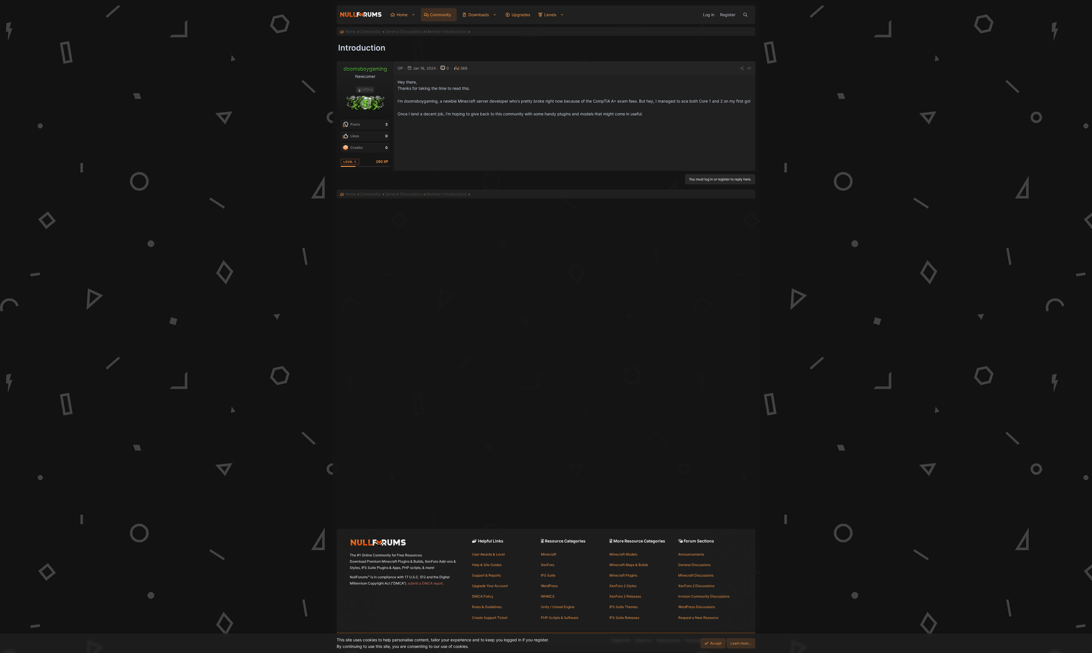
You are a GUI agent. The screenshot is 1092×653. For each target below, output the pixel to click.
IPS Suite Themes (623, 607)
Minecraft (548, 554)
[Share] (741, 68)
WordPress (549, 586)
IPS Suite (548, 575)
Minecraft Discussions (695, 575)
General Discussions (694, 565)
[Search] (745, 14)
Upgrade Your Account (490, 586)
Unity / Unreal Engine (557, 607)
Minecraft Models (623, 554)
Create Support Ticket (489, 617)
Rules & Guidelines (487, 607)
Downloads (478, 14)
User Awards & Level (488, 554)
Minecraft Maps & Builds (628, 565)
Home (402, 14)
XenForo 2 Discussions (696, 586)
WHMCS (548, 596)
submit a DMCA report (425, 583)
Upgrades (521, 14)
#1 (749, 68)
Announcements (691, 554)
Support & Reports (486, 575)
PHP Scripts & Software (559, 617)
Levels (550, 14)
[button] (413, 14)
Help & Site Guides (487, 565)
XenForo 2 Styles (622, 586)
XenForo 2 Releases (625, 596)
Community (440, 14)
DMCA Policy (482, 596)
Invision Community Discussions (703, 596)
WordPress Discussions (696, 607)
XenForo (547, 565)
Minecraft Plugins (623, 575)
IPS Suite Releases (624, 617)
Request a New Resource (698, 617)
